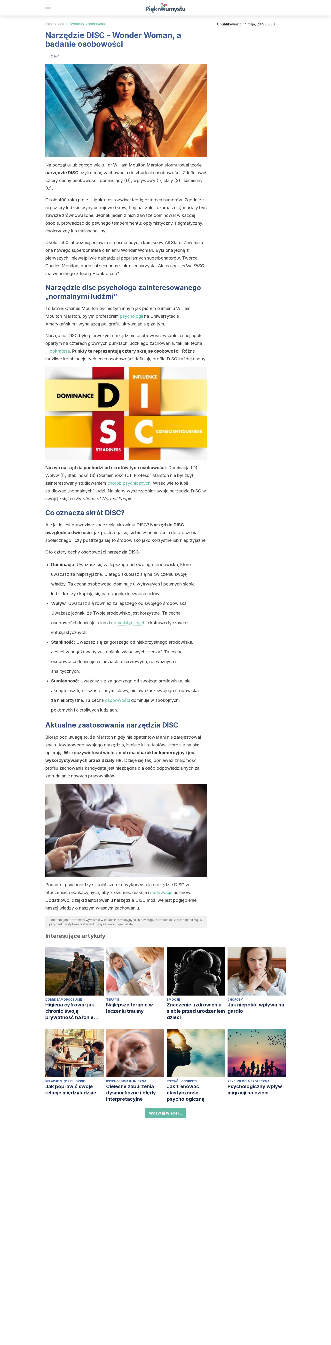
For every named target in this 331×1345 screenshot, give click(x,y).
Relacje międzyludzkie (65, 1081)
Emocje (173, 999)
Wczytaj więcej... (165, 1113)
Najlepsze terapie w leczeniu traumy (129, 1008)
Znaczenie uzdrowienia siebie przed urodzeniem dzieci (196, 1011)
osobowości (117, 700)
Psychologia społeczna (248, 1081)
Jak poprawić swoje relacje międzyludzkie (70, 1090)
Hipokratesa (57, 351)
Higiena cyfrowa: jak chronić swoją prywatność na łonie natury (69, 1011)
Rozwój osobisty (182, 1081)
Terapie (112, 999)
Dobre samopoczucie (63, 999)
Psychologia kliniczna (126, 1081)
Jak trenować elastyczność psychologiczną (186, 1093)
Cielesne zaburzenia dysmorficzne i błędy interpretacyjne (131, 1093)
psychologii (131, 316)
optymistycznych (128, 622)
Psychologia (54, 23)
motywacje (161, 892)
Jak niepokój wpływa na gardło (256, 1008)
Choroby (235, 999)
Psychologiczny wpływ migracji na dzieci (255, 1090)
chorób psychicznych (128, 483)
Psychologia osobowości (88, 23)
